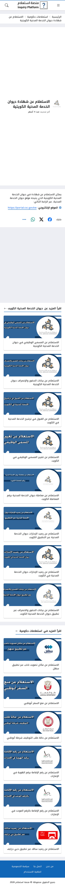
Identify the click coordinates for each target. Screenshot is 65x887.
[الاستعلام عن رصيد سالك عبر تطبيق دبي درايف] (32, 837)
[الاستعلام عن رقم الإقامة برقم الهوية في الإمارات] (32, 763)
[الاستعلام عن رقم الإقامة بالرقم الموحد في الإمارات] (32, 801)
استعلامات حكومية (37, 16)
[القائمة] (58, 5)
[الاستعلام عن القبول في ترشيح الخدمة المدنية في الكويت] (32, 409)
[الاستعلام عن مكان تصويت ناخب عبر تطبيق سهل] (32, 655)
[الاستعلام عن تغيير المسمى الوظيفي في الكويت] (32, 447)
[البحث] (7, 5)
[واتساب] (33, 219)
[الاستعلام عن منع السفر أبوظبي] (32, 691)
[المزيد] (24, 219)
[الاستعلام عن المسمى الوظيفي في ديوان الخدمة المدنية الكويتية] (32, 333)
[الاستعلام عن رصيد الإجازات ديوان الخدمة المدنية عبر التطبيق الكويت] (32, 524)
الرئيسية (56, 16)
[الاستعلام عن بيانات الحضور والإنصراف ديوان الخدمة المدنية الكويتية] (32, 371)
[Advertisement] (32, 63)
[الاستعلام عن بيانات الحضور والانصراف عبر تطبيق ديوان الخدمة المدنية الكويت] (32, 600)
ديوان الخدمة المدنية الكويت (25, 308)
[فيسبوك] (50, 219)
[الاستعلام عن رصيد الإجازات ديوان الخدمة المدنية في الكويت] (32, 562)
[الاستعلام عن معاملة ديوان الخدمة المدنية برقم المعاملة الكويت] (32, 486)
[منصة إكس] (41, 219)
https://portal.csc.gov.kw (22, 207)
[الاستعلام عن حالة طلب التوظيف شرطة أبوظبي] (32, 726)
